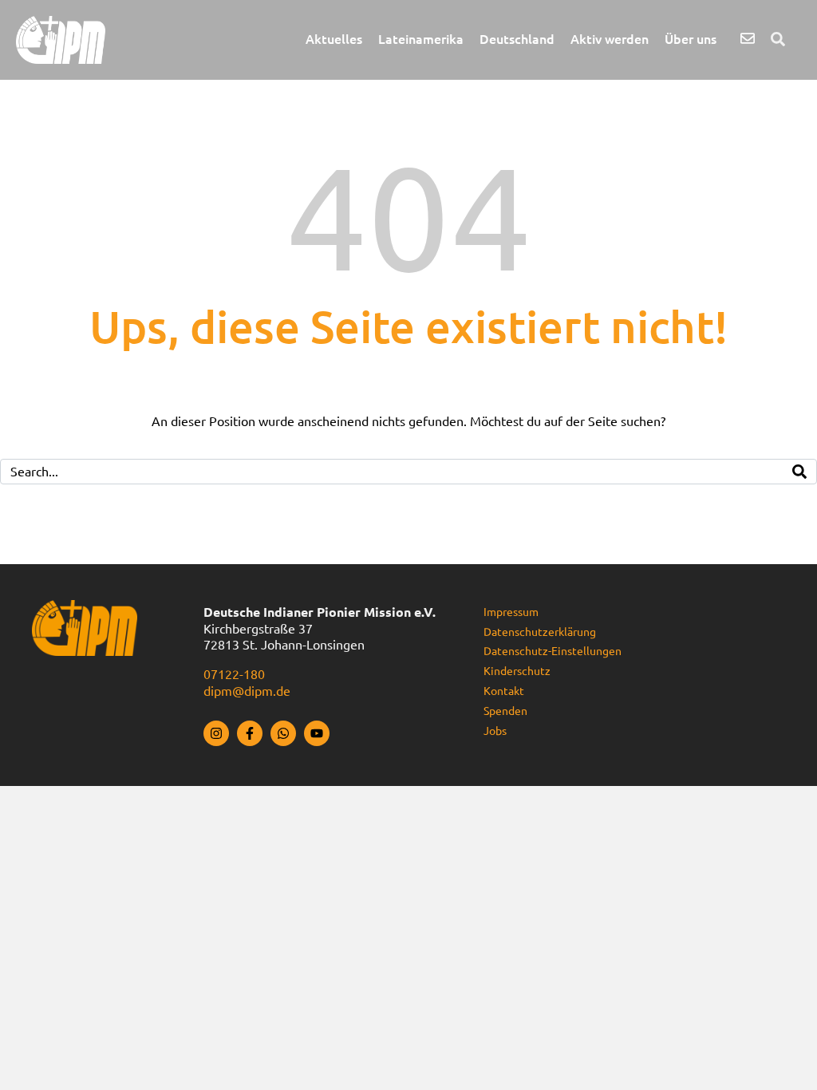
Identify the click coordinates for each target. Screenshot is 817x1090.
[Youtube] (317, 733)
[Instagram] (216, 733)
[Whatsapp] (283, 733)
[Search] (799, 472)
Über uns (690, 39)
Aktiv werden (609, 39)
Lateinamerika (421, 39)
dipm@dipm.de (246, 691)
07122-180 (234, 674)
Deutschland (517, 39)
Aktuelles (334, 39)
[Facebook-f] (249, 733)
